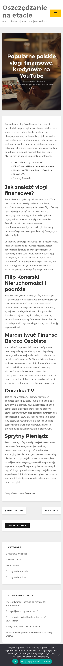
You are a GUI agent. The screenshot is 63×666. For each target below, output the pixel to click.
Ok (15, 661)
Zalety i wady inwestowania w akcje (23, 626)
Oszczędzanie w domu (16, 577)
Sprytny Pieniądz (22, 178)
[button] (55, 13)
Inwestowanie (13, 565)
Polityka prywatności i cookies (36, 661)
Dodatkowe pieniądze (16, 553)
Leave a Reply (17, 525)
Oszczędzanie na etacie (24, 11)
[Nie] (59, 654)
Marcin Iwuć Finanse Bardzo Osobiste (32, 170)
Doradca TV (19, 174)
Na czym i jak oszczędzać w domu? (22, 611)
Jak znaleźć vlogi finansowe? (28, 162)
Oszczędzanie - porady (24, 493)
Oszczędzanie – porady (17, 571)
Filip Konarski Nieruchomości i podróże (33, 166)
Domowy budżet (14, 559)
